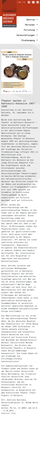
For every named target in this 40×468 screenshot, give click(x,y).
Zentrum (31, 19)
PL (24, 2)
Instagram (29, 2)
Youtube (33, 2)
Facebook (38, 2)
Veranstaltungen (26, 35)
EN (20, 2)
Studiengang (28, 40)
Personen (30, 25)
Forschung (30, 30)
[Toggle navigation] (35, 9)
